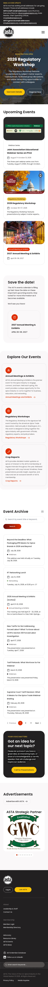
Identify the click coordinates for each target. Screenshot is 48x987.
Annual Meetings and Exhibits (18, 397)
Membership (9, 920)
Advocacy (7, 935)
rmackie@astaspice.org (12, 18)
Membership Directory (12, 927)
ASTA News (7, 945)
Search (12, 526)
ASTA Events (8, 942)
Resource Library (9, 938)
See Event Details (14, 92)
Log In (8, 890)
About (6, 904)
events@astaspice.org (28, 23)
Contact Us (7, 912)
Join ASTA (23, 889)
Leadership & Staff (10, 909)
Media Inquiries (23, 980)
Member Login (8, 924)
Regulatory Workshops (15, 437)
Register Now (35, 92)
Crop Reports (11, 481)
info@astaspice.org (10, 23)
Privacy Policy (8, 980)
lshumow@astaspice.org (27, 13)
